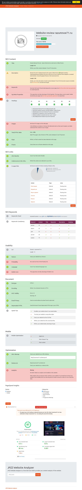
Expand (73, 119)
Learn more (39, 3)
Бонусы (33, 198)
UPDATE (44, 38)
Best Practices (46, 394)
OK (76, 2)
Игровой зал (34, 189)
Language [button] (73, 6)
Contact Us (30, 6)
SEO (44, 396)
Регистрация (34, 186)
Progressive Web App (48, 397)
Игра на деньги (34, 192)
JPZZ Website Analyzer (12, 6)
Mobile (8, 393)
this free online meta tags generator (67, 88)
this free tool (35, 82)
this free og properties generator (49, 95)
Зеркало (33, 201)
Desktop (9, 391)
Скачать (33, 195)
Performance (46, 391)
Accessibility (46, 393)
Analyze (8, 403)
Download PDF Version (42, 46)
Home (21, 6)
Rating (25, 6)
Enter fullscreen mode (41, 407)
